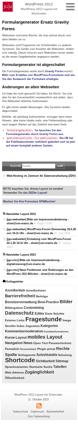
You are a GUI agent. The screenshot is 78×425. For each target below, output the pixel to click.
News (28, 343)
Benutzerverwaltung (21, 302)
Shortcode (20, 360)
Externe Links (15, 320)
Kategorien (49, 326)
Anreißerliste (15, 290)
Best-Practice (48, 302)
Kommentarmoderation (24, 331)
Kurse (10, 337)
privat (51, 349)
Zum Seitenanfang (39, 416)
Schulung (65, 355)
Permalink (12, 349)
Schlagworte (27, 355)
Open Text (40, 343)
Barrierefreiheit (20, 296)
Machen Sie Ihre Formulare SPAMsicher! (29, 201)
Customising (34, 307)
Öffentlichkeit (14, 378)
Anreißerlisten (36, 290)
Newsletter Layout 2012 (21, 214)
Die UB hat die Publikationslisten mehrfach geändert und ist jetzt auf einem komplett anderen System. (40, 141)
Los (60, 166)
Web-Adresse (14, 372)
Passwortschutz (60, 343)
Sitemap (62, 361)
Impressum (37, 411)
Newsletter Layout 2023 (21, 254)
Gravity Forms (54, 71)
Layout (21, 337)
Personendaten (28, 349)
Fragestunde (43, 319)
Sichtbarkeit (45, 361)
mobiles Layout (44, 337)
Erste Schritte (54, 313)
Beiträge (42, 296)
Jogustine (32, 326)
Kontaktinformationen (56, 331)
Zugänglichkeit (39, 372)
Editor (39, 313)
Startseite (36, 366)
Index (21, 326)
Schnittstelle (46, 355)
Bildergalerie (14, 307)
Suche (15, 166)
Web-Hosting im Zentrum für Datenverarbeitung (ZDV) (41, 175)
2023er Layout (37, 192)
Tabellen (60, 366)
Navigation (14, 343)
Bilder (66, 301)
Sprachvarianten (16, 366)
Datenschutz (19, 313)
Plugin (41, 349)
